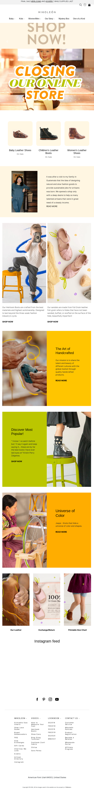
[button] (7, 69)
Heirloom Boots (35, 730)
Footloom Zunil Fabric (38, 743)
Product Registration (71, 733)
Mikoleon (68, 787)
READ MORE (51, 206)
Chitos (34, 747)
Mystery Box (64, 19)
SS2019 (51, 729)
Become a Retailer (69, 738)
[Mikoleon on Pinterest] (43, 699)
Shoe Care (36, 734)
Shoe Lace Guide (19, 728)
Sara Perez (36, 751)
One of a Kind (79, 19)
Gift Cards (19, 746)
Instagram (19, 762)
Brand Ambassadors (20, 733)
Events (17, 754)
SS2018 (51, 723)
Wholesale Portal (70, 743)
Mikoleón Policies (69, 728)
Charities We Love (20, 750)
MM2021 (52, 739)
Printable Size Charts (21, 723)
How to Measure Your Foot (37, 724)
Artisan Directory (18, 758)
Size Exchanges (19, 741)
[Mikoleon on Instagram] (50, 699)
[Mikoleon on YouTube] (57, 699)
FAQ (16, 737)
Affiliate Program (69, 748)
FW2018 (51, 726)
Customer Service (69, 723)
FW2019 (51, 732)
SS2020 (51, 736)
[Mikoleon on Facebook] (37, 699)
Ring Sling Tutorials (36, 738)
